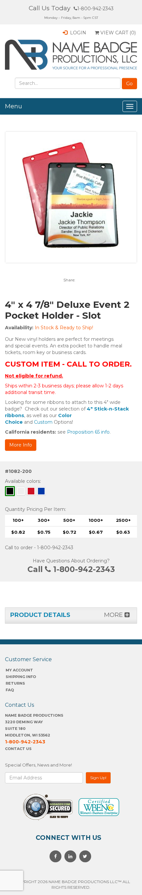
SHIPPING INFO (21, 676)
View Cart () (117, 33)
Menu (13, 106)
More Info (20, 445)
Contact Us (18, 748)
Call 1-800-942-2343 (71, 569)
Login (77, 33)
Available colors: (23, 481)
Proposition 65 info (88, 432)
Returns (15, 683)
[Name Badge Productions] (71, 55)
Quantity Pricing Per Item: (35, 509)
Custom (43, 422)
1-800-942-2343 (95, 9)
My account (19, 670)
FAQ (10, 690)
